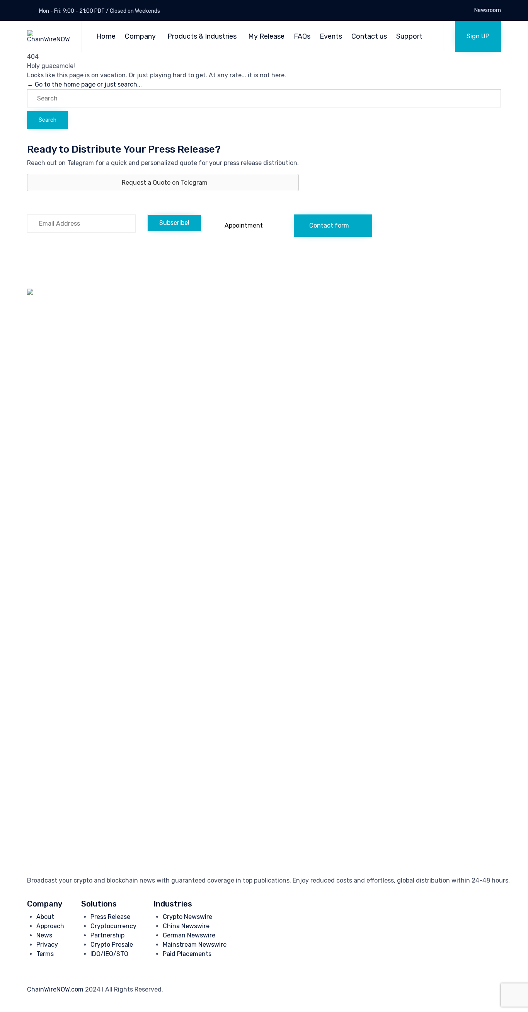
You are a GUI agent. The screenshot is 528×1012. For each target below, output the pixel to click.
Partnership (107, 935)
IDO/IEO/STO (109, 954)
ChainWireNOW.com (55, 989)
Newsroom (487, 10)
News (44, 935)
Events (331, 36)
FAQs (302, 36)
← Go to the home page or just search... (84, 84)
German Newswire (189, 935)
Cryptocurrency (113, 926)
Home (106, 36)
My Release (266, 36)
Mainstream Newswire (195, 944)
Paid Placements (187, 954)
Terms (45, 954)
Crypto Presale (111, 944)
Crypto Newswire (187, 916)
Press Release (110, 916)
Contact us (369, 36)
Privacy (47, 944)
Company (140, 36)
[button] (478, 36)
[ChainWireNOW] (48, 36)
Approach (50, 926)
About (45, 916)
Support (409, 36)
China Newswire (186, 926)
